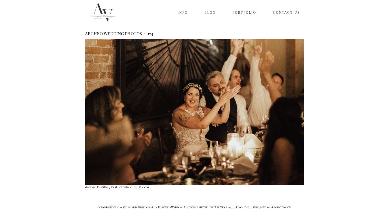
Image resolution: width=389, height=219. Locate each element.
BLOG (210, 12)
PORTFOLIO (244, 12)
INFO (182, 12)
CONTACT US (286, 12)
